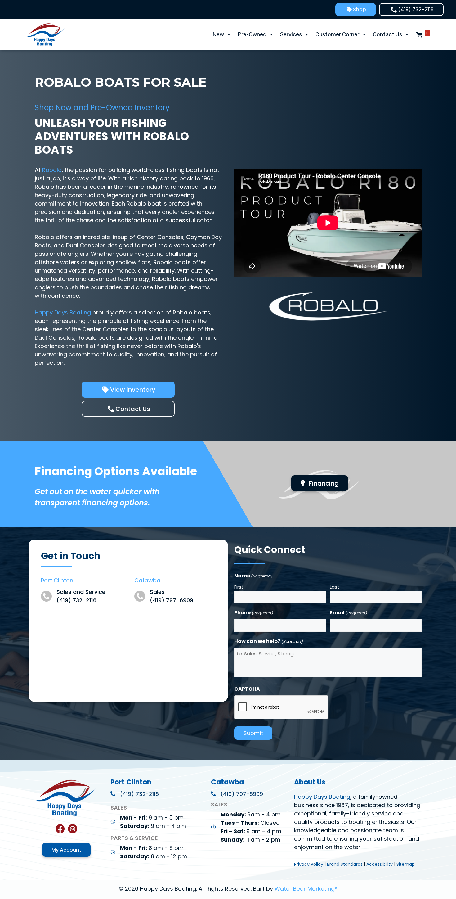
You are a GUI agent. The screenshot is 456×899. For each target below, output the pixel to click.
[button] (355, 9)
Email (348, 612)
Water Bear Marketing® (306, 888)
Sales (157, 592)
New (218, 34)
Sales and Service (80, 592)
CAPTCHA (247, 689)
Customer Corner (337, 34)
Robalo (52, 170)
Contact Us (387, 34)
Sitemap (405, 864)
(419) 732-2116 (76, 600)
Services (291, 34)
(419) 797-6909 (171, 600)
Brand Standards (345, 864)
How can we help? (268, 641)
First (239, 587)
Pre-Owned (252, 34)
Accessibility (379, 864)
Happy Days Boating (63, 312)
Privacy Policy (308, 864)
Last (334, 587)
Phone (253, 612)
